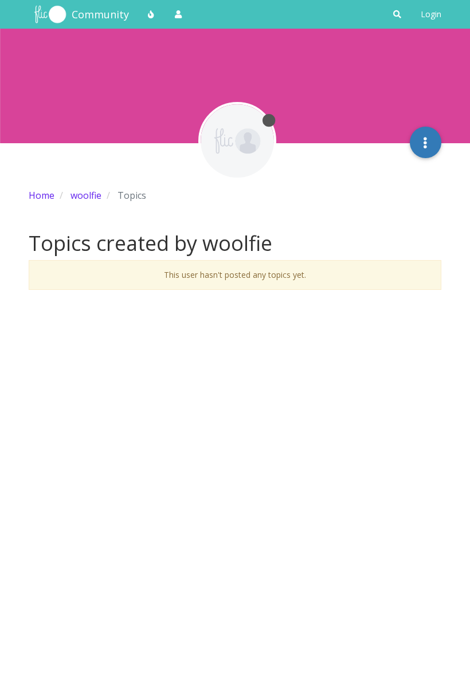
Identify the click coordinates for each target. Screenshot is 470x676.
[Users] (178, 14)
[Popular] (151, 14)
